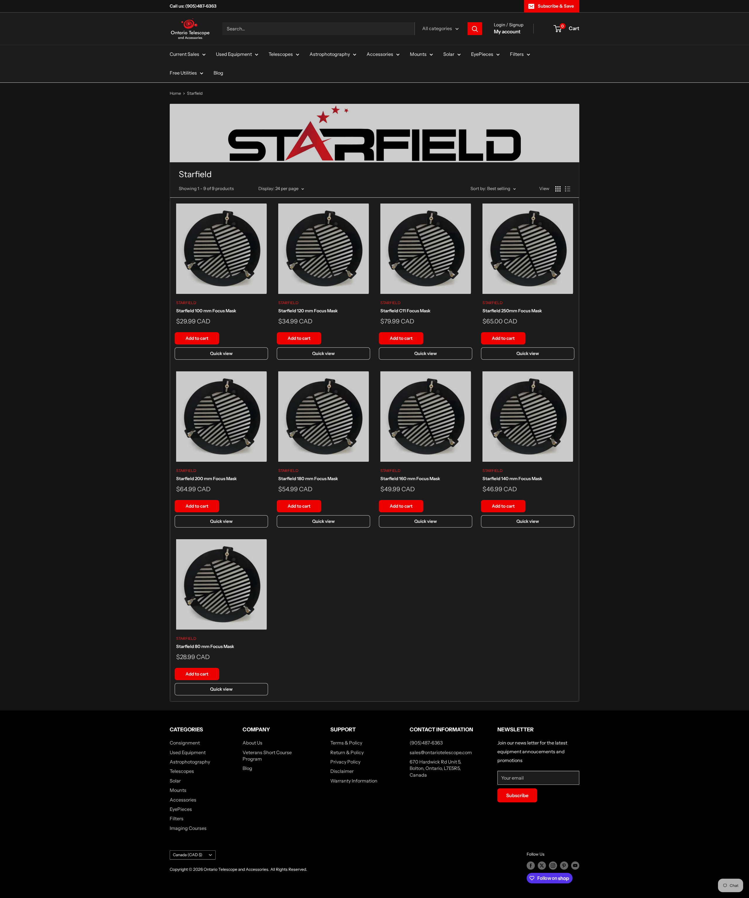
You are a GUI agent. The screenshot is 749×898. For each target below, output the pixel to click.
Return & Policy (347, 752)
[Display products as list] (567, 189)
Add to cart (196, 338)
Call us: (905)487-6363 (193, 6)
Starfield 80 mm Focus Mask (205, 646)
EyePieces (482, 54)
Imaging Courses (188, 828)
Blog (218, 73)
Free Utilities (183, 73)
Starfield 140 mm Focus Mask (512, 478)
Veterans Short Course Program (267, 755)
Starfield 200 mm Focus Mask (206, 478)
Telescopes (281, 54)
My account (507, 32)
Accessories (380, 54)
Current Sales (184, 54)
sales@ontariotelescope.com (441, 752)
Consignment (185, 743)
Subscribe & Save (556, 6)
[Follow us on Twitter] (542, 865)
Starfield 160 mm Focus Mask (410, 478)
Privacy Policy (345, 762)
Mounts (418, 54)
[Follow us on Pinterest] (564, 865)
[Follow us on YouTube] (575, 865)
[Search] (475, 28)
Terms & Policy (346, 743)
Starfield (194, 93)
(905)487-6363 (426, 743)
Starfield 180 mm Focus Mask (308, 478)
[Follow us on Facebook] (531, 865)
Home (175, 93)
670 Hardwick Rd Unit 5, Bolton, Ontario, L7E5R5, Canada (435, 768)
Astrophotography (330, 54)
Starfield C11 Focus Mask (405, 310)
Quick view (221, 353)
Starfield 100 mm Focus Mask (206, 310)
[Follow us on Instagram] (553, 865)
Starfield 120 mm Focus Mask (308, 310)
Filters (517, 54)
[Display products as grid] (558, 189)
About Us (252, 743)
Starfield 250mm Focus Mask (512, 310)
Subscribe (517, 795)
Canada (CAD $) (187, 854)
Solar (448, 54)
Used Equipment (234, 54)
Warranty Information (353, 781)
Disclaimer (342, 771)
